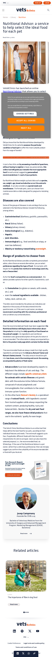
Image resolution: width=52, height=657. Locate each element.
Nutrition (22, 17)
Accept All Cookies (26, 121)
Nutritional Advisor (12, 91)
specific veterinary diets (36, 374)
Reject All (26, 128)
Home (5, 17)
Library (13, 17)
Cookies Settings (25, 114)
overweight (40, 249)
